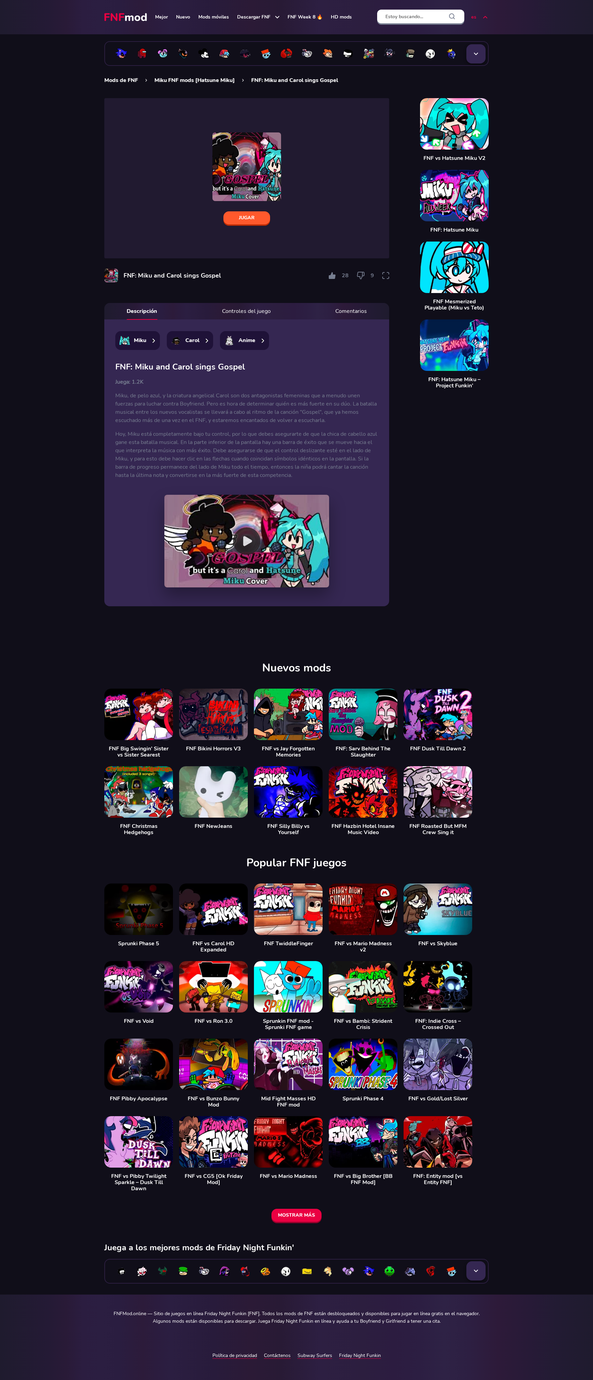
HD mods (341, 17)
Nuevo (183, 17)
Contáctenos (277, 1355)
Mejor (161, 17)
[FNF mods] (126, 17)
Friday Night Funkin (360, 1355)
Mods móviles (213, 17)
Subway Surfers (315, 1355)
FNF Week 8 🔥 (305, 17)
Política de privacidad (234, 1355)
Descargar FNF (253, 17)
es (473, 17)
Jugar (247, 217)
